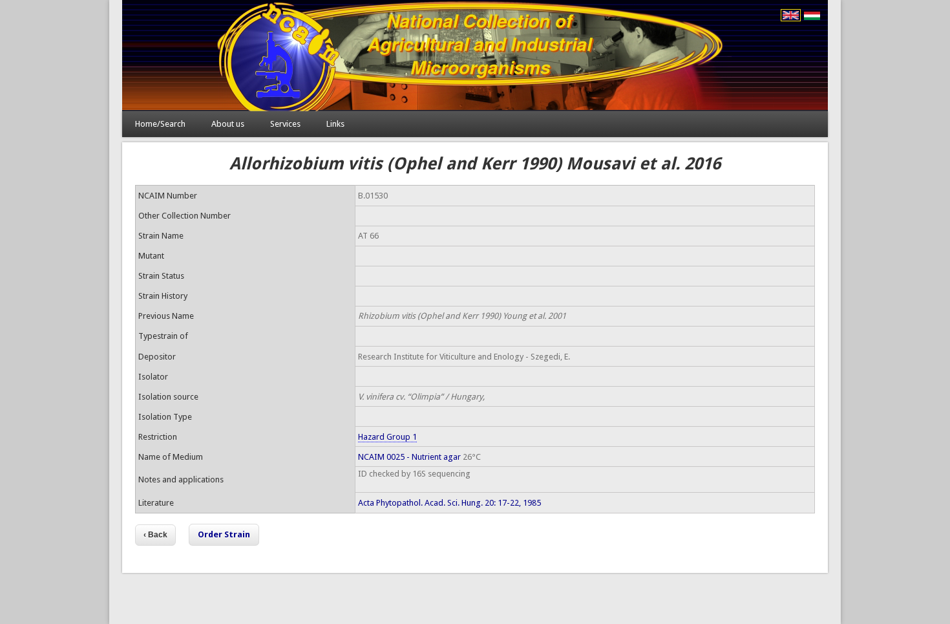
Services (285, 124)
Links (335, 124)
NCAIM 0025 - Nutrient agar (409, 457)
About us (227, 124)
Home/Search (160, 124)
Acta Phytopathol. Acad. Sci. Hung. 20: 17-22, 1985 (449, 503)
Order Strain (224, 534)
